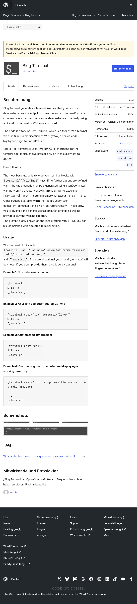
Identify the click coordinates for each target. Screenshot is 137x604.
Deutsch (16, 579)
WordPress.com (14, 546)
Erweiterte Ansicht (106, 174)
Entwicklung (75, 86)
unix (130, 158)
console (128, 151)
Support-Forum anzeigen (110, 239)
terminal (122, 158)
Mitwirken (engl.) (114, 517)
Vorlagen (42, 535)
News (6, 523)
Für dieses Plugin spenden (110, 276)
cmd (119, 151)
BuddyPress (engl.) (16, 564)
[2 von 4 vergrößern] (54, 426)
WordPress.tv (80, 535)
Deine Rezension (105, 207)
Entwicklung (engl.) (81, 529)
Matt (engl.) (12, 552)
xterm (129, 165)
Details (11, 86)
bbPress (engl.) (14, 558)
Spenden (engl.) (115, 529)
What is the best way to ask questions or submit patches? (39, 456)
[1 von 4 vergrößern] (25, 426)
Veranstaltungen (113, 523)
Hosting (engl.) (12, 529)
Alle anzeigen (126, 207)
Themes (42, 523)
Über (6, 517)
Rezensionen (31, 86)
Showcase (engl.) (47, 517)
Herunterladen (122, 68)
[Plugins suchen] (38, 27)
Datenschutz (11, 535)
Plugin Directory (12, 15)
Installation (53, 86)
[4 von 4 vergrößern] (83, 430)
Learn (73, 517)
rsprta (32, 71)
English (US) (127, 143)
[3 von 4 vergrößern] (83, 426)
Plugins (41, 529)
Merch (109, 535)
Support (129, 86)
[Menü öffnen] (131, 5)
